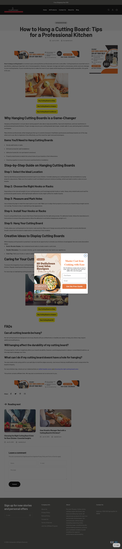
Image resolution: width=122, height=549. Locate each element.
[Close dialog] (85, 255)
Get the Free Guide (74, 286)
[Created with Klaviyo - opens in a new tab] (61, 295)
